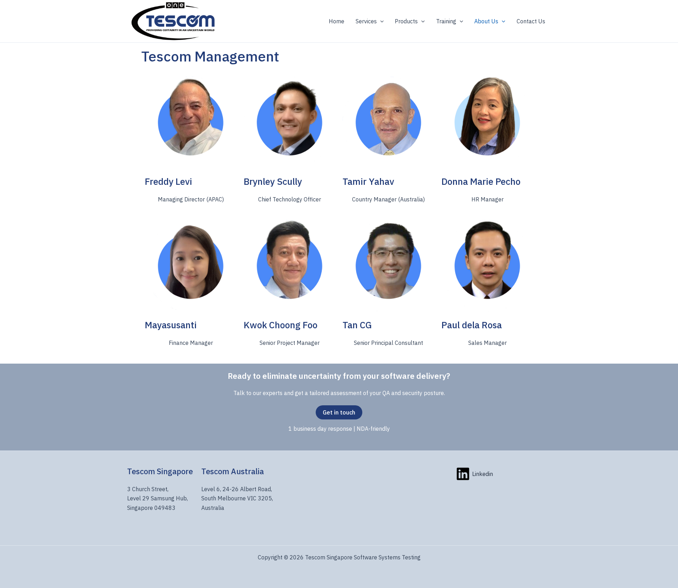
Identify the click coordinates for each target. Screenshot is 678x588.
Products (406, 21)
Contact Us (531, 21)
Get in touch (339, 412)
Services (366, 21)
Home (336, 21)
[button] (380, 21)
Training (446, 21)
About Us (486, 21)
